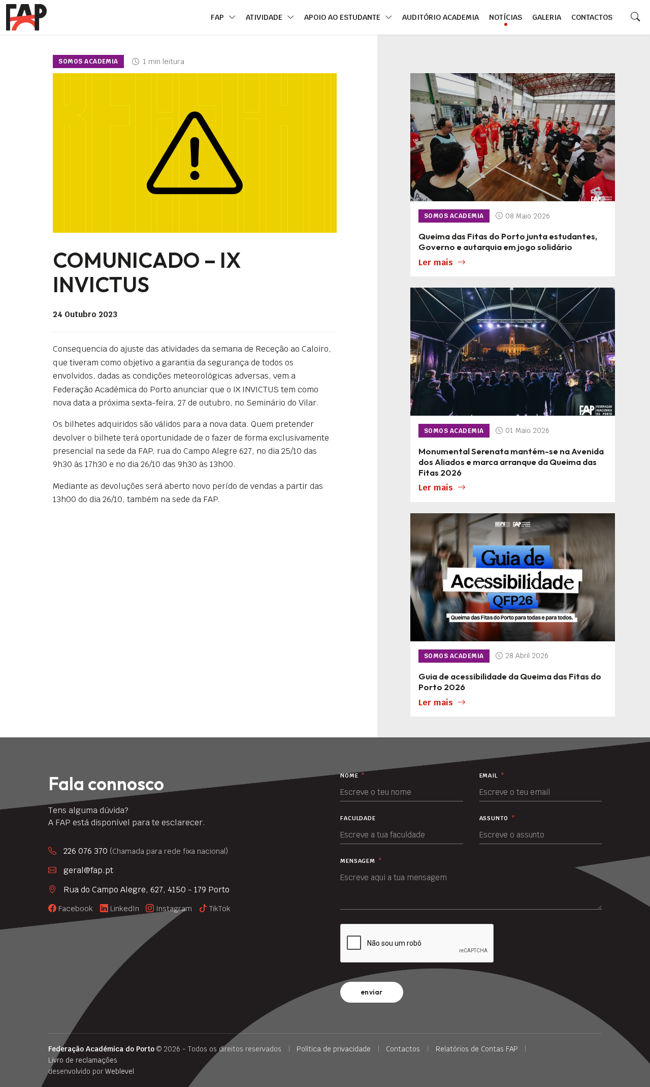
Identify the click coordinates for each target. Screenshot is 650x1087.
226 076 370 (145, 851)
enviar (372, 992)
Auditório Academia (440, 17)
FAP (218, 17)
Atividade (265, 17)
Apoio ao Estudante (343, 17)
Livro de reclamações (82, 1060)
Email (492, 776)
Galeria (546, 17)
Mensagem (361, 861)
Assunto (497, 818)
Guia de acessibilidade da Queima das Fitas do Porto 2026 (509, 681)
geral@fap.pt (88, 870)
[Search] (635, 17)
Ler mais (435, 262)
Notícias (505, 17)
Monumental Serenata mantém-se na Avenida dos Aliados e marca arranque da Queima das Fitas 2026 (511, 462)
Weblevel (119, 1071)
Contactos (591, 17)
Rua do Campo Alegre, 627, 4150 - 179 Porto (146, 889)
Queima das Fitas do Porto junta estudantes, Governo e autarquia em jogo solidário (507, 241)
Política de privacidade (334, 1048)
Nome (352, 776)
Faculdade (358, 818)
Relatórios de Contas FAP (477, 1048)
